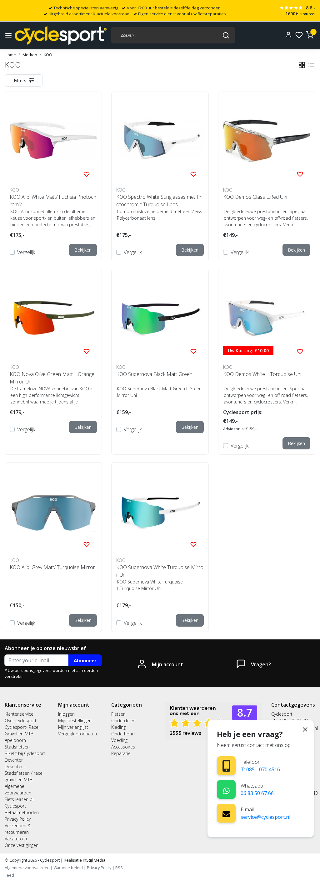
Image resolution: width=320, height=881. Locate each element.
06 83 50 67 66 (257, 793)
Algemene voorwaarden (27, 867)
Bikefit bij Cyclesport (25, 753)
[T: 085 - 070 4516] (226, 766)
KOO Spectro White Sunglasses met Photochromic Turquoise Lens (159, 200)
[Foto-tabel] (302, 65)
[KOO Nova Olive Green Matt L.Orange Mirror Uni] (53, 317)
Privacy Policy (18, 819)
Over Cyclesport (21, 720)
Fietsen (118, 714)
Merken (29, 55)
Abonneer (85, 660)
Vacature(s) (16, 839)
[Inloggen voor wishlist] (86, 173)
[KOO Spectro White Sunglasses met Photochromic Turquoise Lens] (159, 140)
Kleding (118, 727)
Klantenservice (19, 714)
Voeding (119, 740)
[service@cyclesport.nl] (226, 813)
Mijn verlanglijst (73, 727)
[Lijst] (311, 65)
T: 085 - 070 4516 (260, 769)
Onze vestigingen (21, 845)
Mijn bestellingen (75, 720)
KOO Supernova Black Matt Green (154, 374)
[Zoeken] (226, 35)
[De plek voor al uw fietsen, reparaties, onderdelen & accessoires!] (61, 35)
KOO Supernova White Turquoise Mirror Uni (159, 571)
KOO (48, 55)
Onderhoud (123, 734)
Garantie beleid (69, 867)
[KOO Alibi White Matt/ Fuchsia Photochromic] (53, 140)
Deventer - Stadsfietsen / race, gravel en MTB (24, 773)
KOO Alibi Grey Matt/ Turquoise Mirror (52, 567)
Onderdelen (123, 720)
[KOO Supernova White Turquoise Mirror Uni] (159, 510)
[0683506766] (226, 790)
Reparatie (121, 753)
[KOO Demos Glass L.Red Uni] (266, 140)
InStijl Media (93, 860)
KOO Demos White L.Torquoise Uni (262, 374)
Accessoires (123, 747)
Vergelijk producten (77, 734)
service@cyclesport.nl (265, 816)
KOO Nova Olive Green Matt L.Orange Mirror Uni (52, 378)
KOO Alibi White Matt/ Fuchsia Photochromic (53, 200)
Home (10, 55)
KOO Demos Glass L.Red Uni (255, 196)
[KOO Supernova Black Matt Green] (159, 317)
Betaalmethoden (22, 812)
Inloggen (66, 714)
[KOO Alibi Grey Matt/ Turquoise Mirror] (53, 510)
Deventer (14, 760)
